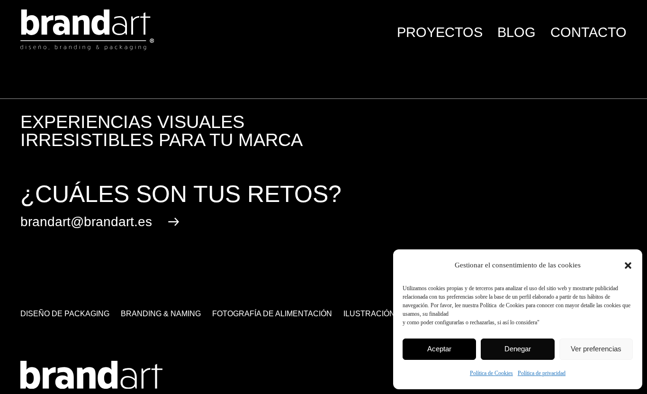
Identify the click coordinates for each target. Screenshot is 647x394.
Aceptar (439, 349)
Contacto (588, 32)
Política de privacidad (542, 373)
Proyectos (440, 32)
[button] (628, 265)
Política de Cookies (491, 373)
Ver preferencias (596, 349)
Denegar (517, 349)
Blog (516, 32)
